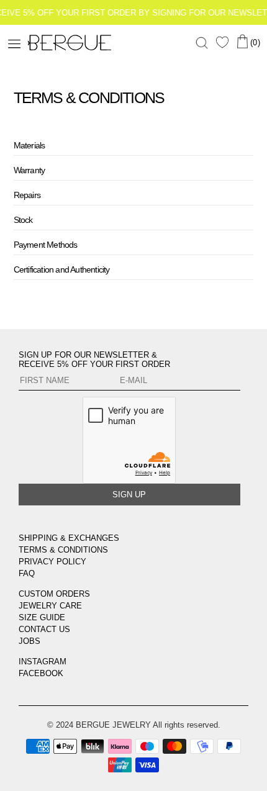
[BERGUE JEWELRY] (22, 43)
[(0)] (242, 41)
